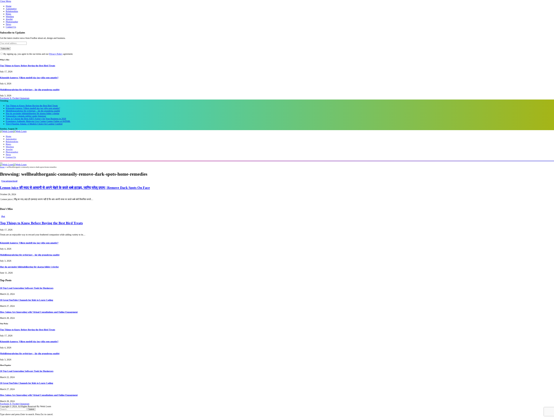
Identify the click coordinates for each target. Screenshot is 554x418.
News (8, 24)
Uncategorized (9, 181)
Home (8, 6)
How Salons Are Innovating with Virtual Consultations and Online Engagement (39, 312)
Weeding (10, 16)
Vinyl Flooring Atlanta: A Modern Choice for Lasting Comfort (34, 124)
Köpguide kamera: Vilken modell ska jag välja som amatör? (29, 77)
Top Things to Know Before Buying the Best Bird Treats (27, 65)
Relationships (12, 11)
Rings (8, 14)
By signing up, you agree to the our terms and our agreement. (38, 54)
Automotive (11, 9)
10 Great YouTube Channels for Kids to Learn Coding (26, 300)
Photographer (12, 22)
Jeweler (9, 19)
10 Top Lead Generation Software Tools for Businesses (26, 288)
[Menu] (1, 162)
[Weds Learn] (13, 131)
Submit (31, 409)
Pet (3, 216)
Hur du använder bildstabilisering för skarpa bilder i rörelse (32, 113)
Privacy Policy (55, 54)
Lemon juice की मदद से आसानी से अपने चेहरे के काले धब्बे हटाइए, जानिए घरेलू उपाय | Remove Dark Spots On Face (75, 188)
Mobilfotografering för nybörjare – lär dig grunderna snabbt (29, 89)
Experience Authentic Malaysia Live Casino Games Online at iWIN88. (38, 121)
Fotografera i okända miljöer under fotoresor (26, 116)
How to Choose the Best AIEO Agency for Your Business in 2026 (36, 118)
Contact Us (11, 27)
